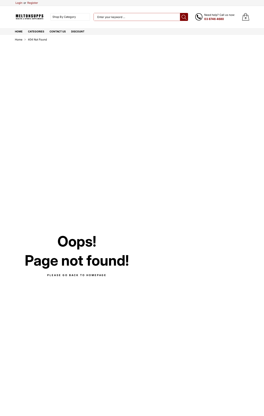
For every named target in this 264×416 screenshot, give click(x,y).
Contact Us (58, 31)
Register (31, 3)
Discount (77, 31)
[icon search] (184, 17)
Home (19, 31)
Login (18, 3)
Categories (36, 31)
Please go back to (76, 275)
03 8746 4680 (214, 19)
